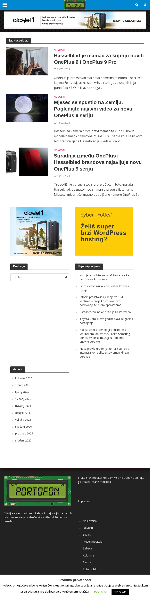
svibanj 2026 (23, 399)
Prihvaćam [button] (120, 591)
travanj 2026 (23, 406)
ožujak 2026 (23, 413)
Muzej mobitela (93, 541)
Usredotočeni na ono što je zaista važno (105, 312)
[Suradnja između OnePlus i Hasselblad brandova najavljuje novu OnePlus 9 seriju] (27, 161)
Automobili (89, 569)
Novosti (59, 50)
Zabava (87, 548)
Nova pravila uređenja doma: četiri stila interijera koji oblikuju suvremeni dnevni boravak (104, 352)
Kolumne (88, 555)
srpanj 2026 (22, 385)
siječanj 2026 (23, 426)
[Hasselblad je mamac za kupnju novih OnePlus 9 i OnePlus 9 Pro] (27, 61)
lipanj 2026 (22, 392)
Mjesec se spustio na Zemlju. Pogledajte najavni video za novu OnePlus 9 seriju (93, 108)
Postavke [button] (100, 591)
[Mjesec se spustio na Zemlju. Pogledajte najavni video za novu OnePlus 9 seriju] (27, 108)
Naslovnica (90, 521)
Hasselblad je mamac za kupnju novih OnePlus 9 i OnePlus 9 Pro (99, 59)
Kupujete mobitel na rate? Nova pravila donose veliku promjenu (104, 277)
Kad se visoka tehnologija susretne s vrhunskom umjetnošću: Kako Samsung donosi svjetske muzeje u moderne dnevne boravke (105, 335)
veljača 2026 (23, 419)
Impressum (85, 501)
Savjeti (87, 534)
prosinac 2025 (24, 433)
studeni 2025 (23, 440)
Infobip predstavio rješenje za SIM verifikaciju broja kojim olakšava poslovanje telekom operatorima (101, 301)
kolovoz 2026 (23, 378)
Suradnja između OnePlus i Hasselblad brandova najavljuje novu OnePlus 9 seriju (98, 162)
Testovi (87, 562)
